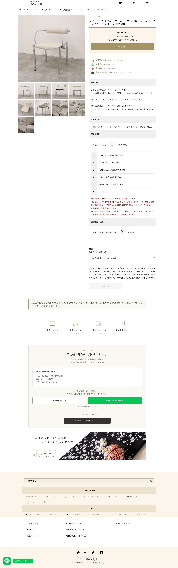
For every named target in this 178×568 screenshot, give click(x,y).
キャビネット (93, 496)
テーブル (133, 496)
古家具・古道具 (34, 514)
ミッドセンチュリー (118, 514)
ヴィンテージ (95, 514)
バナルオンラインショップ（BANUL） (87, 562)
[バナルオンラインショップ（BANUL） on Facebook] (101, 552)
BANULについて (33, 529)
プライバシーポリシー (122, 523)
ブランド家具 (141, 514)
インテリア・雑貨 (37, 502)
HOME (20, 9)
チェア (30, 9)
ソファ (114, 496)
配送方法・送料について (76, 529)
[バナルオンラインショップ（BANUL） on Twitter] (93, 552)
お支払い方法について (75, 523)
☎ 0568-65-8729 (59, 400)
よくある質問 (32, 523)
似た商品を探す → (122, 46)
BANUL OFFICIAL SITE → (87, 420)
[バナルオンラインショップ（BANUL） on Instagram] (85, 552)
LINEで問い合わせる (114, 400)
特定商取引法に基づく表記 (76, 535)
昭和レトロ (54, 514)
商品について (32, 535)
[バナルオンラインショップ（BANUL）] (76, 552)
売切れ (100, 16)
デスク (34, 496)
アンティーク (74, 514)
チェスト (71, 496)
